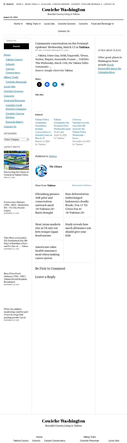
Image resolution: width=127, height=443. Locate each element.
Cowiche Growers (61, 4)
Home (18, 4)
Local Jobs (46, 4)
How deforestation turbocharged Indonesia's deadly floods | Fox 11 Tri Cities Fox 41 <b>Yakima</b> (77, 203)
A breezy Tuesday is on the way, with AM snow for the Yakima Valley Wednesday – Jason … (80, 129)
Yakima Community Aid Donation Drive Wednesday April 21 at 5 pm (62, 125)
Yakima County (14, 59)
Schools (10, 64)
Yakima (53, 156)
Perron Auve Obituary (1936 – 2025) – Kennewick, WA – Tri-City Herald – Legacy (16, 206)
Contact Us (109, 4)
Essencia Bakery (14, 122)
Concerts (75, 4)
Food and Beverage (90, 4)
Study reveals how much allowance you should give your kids (78, 229)
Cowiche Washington (63, 9)
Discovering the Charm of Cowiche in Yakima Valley (16, 173)
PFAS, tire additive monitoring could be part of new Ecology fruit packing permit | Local (16, 313)
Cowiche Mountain (16, 82)
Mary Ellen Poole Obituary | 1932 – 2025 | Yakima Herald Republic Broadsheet (15, 277)
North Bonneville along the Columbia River (109, 68)
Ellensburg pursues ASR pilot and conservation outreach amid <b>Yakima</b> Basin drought (47, 203)
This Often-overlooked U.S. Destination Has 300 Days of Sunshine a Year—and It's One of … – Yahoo (16, 242)
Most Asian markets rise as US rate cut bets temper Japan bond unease (47, 229)
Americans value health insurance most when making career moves (47, 252)
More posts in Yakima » (82, 185)
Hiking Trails (31, 4)
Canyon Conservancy (54, 440)
